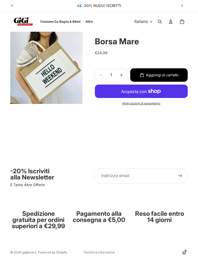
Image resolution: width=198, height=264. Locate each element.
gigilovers (29, 252)
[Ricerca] (160, 21)
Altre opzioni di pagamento (141, 103)
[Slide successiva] (182, 5)
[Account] (170, 21)
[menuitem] (89, 21)
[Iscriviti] (180, 175)
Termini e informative (99, 252)
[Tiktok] (185, 252)
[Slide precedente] (12, 5)
